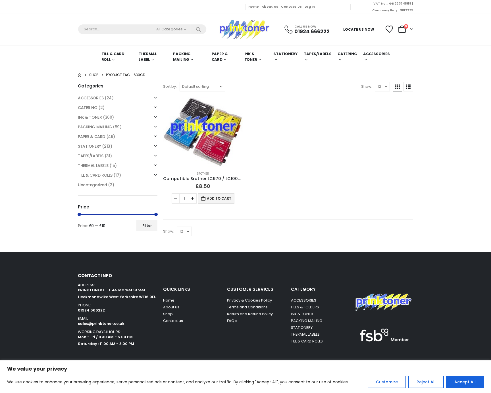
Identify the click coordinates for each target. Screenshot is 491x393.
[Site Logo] (244, 29)
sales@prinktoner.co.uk (101, 323)
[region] (245, 376)
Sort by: (170, 86)
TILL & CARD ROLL (113, 56)
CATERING (347, 54)
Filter (147, 225)
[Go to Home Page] (79, 75)
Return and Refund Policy (250, 314)
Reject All (426, 382)
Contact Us (291, 6)
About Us (270, 6)
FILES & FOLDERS (305, 307)
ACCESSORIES (90, 98)
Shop (168, 314)
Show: (366, 86)
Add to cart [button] (219, 198)
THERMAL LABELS (93, 165)
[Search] (198, 29)
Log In (310, 6)
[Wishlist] (389, 29)
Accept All (465, 382)
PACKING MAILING (182, 56)
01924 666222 (91, 310)
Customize (387, 382)
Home (253, 6)
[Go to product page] (203, 132)
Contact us (173, 320)
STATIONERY (285, 54)
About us (171, 307)
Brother (203, 174)
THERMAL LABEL (148, 56)
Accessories (376, 54)
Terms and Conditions (247, 307)
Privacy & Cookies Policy (249, 300)
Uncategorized (92, 185)
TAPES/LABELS (318, 54)
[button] (397, 86)
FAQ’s (232, 320)
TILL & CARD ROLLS (95, 175)
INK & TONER (250, 56)
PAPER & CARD (220, 56)
